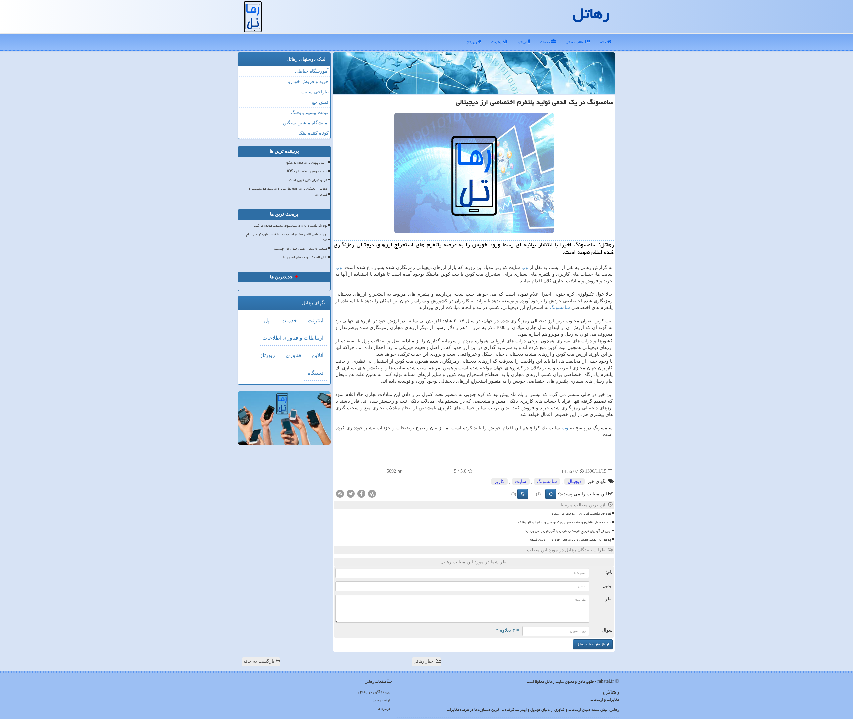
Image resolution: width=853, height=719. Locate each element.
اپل (267, 320)
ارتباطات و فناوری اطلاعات (292, 338)
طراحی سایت (315, 91)
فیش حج (320, 102)
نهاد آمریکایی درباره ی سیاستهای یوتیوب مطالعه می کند (290, 225)
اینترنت (497, 41)
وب (524, 267)
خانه (603, 41)
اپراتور (522, 41)
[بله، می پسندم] (550, 494)
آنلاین (317, 355)
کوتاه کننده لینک (313, 133)
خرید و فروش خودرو (308, 81)
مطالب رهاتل (575, 41)
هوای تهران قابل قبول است (308, 180)
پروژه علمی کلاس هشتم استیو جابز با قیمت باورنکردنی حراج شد (286, 237)
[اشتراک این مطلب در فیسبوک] (361, 493)
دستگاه (315, 373)
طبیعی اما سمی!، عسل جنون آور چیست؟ (300, 248)
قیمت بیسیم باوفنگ (310, 112)
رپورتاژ (472, 41)
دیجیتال (574, 481)
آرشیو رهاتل (381, 700)
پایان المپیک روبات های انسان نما (305, 257)
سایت (520, 481)
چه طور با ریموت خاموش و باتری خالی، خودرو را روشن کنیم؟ (570, 539)
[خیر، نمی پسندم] (522, 494)
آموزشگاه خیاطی (312, 71)
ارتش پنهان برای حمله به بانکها (306, 162)
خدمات (545, 41)
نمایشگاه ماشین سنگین (306, 122)
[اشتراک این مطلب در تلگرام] (372, 493)
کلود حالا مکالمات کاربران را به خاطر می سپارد (581, 513)
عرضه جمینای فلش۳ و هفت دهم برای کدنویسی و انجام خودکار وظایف (564, 522)
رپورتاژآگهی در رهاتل (374, 691)
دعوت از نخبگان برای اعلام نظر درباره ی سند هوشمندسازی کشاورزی (287, 191)
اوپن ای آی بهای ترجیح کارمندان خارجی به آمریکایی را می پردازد (568, 531)
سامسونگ (560, 307)
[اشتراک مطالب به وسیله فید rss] (340, 493)
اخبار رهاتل (424, 661)
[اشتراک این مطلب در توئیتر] (350, 493)
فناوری (293, 355)
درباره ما (384, 708)
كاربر (499, 481)
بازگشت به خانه (259, 661)
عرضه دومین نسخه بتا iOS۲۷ (307, 171)
